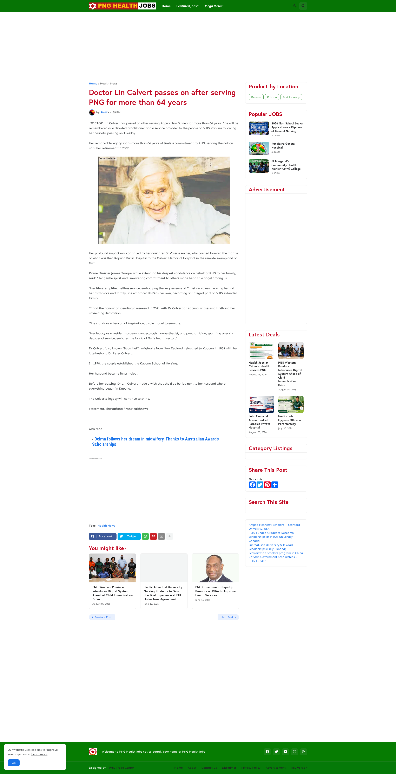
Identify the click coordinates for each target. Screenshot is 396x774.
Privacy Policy (250, 767)
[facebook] (267, 751)
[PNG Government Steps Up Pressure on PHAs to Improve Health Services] (215, 568)
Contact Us (209, 767)
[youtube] (285, 751)
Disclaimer (229, 767)
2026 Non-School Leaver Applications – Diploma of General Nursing (287, 127)
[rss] (303, 751)
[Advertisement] (198, 47)
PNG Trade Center (121, 767)
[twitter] (276, 751)
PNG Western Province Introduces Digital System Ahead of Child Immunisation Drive (112, 593)
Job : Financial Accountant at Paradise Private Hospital (259, 422)
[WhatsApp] (145, 536)
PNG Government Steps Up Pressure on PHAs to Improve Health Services (215, 591)
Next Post (227, 617)
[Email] (161, 536)
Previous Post (103, 617)
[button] (294, 6)
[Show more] (169, 536)
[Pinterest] (153, 536)
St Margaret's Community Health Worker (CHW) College (286, 164)
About (192, 767)
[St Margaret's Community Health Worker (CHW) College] (259, 166)
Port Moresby (291, 97)
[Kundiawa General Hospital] (259, 148)
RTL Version (299, 767)
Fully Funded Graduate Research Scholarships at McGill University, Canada (271, 537)
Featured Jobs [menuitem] (186, 6)
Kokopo (272, 97)
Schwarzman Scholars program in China (276, 553)
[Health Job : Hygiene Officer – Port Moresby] (291, 404)
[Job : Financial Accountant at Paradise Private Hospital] (261, 404)
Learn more (39, 754)
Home (93, 83)
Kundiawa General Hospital (283, 145)
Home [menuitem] (166, 6)
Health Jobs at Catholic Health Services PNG (259, 366)
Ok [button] (13, 763)
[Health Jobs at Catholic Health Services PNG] (261, 350)
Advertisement (276, 767)
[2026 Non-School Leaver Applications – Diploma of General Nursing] (259, 128)
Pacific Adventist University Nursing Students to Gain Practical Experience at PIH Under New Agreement (163, 593)
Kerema (256, 97)
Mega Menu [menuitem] (213, 6)
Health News (108, 83)
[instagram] (294, 751)
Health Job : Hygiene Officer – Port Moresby (289, 420)
